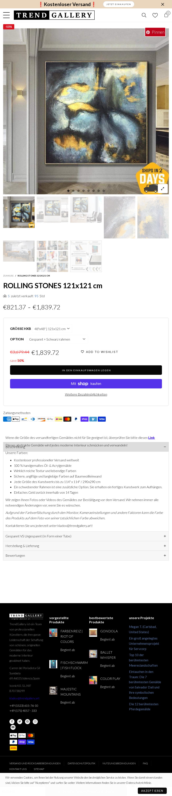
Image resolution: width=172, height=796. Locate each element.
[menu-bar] (7, 15)
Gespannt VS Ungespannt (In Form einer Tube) (38, 536)
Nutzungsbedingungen (119, 763)
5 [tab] (88, 191)
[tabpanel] (86, 111)
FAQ (145, 763)
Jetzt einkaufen (118, 4)
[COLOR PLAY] (93, 680)
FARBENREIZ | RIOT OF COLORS (71, 636)
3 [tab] (78, 191)
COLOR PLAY (110, 678)
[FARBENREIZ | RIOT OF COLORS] (53, 633)
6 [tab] (94, 191)
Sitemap (39, 769)
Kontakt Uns (18, 769)
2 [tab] (73, 191)
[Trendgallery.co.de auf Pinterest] (27, 721)
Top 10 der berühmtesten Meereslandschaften (143, 660)
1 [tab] (68, 191)
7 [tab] (99, 191)
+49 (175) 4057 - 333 (23, 710)
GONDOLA (109, 631)
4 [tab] (83, 191)
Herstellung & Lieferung (22, 546)
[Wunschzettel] (155, 15)
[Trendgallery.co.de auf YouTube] (13, 727)
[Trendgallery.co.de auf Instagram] (35, 721)
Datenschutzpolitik (81, 763)
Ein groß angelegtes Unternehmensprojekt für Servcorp (144, 643)
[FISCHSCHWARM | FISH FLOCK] (53, 664)
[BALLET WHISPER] (93, 654)
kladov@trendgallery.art (24, 698)
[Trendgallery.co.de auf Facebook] (11, 721)
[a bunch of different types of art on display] (86, 256)
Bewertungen (15, 555)
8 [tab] (104, 191)
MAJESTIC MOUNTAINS (70, 691)
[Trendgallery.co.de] (54, 15)
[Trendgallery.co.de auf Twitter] (19, 721)
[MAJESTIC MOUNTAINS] (53, 691)
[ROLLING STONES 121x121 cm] (19, 251)
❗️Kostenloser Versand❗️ (67, 4)
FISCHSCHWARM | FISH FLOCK (71, 665)
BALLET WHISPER (108, 654)
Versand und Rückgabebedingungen (35, 763)
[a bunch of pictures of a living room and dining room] (52, 256)
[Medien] (163, 188)
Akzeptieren (152, 790)
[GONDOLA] (93, 633)
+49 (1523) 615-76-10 (23, 705)
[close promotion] (162, 4)
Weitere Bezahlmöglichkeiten (86, 394)
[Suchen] (144, 15)
